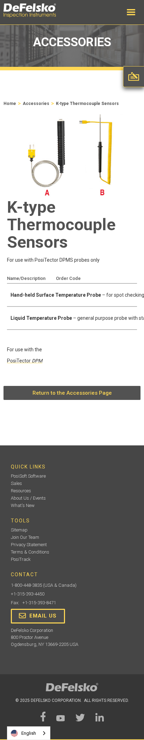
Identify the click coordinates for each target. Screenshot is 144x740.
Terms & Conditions (30, 552)
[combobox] (28, 733)
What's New (23, 505)
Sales (16, 483)
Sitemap (19, 530)
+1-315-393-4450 (27, 594)
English (28, 733)
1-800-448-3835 (26, 585)
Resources (21, 490)
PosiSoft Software (28, 476)
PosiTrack (21, 559)
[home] (36, 10)
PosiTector (24, 361)
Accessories (36, 103)
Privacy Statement (29, 544)
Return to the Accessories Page (72, 393)
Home (9, 103)
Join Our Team (25, 537)
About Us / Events (28, 498)
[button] (131, 12)
